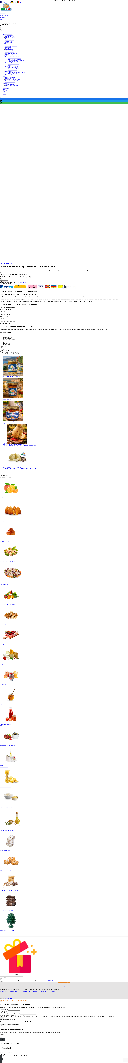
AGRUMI (2, 498)
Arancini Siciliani (9, 41)
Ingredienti (3, 346)
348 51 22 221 (22, 282)
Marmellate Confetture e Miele (12, 62)
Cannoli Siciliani (9, 42)
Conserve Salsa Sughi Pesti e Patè (13, 56)
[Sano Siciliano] (6, 10)
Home (4, 32)
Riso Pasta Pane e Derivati (11, 66)
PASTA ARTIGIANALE (5, 787)
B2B (1, 19)
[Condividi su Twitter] (64, 101)
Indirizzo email (4, 1011)
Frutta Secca (8, 47)
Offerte (4, 86)
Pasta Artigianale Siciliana (14, 68)
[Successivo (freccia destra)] (1, 1037)
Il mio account (6, 92)
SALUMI (2, 644)
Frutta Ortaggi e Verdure (11, 46)
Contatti (4, 91)
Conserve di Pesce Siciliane (14, 58)
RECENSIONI (3, 17)
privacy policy (51, 980)
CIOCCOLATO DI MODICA (6, 910)
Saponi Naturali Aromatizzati (12, 85)
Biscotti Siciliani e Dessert (11, 80)
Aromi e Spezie (9, 49)
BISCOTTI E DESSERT (5, 870)
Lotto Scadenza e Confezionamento (9, 352)
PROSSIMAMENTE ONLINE (7, 991)
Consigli (3, 347)
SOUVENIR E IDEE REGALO (7, 930)
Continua (2, 1017)
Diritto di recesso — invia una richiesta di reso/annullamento (14, 1000)
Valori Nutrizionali (5, 350)
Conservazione (4, 351)
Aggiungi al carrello (4, 281)
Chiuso (2, 1034)
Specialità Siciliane (7, 34)
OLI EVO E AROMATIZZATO (7, 830)
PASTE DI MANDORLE (5, 850)
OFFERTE (2, 13)
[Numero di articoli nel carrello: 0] (0, 29)
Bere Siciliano (8, 71)
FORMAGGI (3, 664)
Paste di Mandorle (9, 40)
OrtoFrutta (5, 43)
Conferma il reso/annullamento (13, 1024)
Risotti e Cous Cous (12, 70)
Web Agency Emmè (8, 998)
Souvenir (5, 83)
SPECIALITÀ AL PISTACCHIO (7, 561)
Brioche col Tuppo (9, 36)
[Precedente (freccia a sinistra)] (0, 1037)
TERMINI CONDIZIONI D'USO (48, 991)
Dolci (4, 76)
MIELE (1, 704)
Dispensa (5, 55)
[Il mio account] (0, 25)
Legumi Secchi (8, 48)
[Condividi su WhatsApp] (64, 103)
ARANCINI (2, 521)
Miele (9, 65)
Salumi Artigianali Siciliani (11, 53)
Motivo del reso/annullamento (10, 1013)
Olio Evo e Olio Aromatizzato (12, 74)
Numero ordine (4, 1009)
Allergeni (3, 349)
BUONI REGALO (4, 15)
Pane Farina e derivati (13, 67)
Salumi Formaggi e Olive (8, 50)
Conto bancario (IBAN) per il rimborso (11, 1016)
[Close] (2, 1039)
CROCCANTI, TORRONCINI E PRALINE (10, 890)
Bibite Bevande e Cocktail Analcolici (16, 72)
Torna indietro (3, 1024)
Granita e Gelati (9, 35)
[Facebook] (63, 987)
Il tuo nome (3, 1012)
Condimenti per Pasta (13, 61)
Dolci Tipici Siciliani (10, 77)
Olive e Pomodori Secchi (11, 54)
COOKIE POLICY (36, 991)
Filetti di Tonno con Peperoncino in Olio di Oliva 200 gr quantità (15, 276)
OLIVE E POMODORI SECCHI (7, 745)
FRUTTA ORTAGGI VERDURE (7, 604)
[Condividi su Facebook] (64, 99)
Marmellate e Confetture (13, 64)
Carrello (4, 94)
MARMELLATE (3, 684)
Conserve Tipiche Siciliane (14, 59)
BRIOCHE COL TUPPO (5, 541)
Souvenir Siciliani (9, 84)
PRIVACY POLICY (26, 991)
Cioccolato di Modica (10, 37)
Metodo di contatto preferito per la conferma (10, 1015)
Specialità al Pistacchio (10, 38)
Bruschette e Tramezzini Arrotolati (16, 60)
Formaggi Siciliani (9, 52)
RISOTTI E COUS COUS (6, 807)
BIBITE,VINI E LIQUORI (4, 766)
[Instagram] (64, 987)
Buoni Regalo (6, 88)
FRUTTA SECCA (4, 624)
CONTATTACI (18, 991)
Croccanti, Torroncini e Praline (12, 79)
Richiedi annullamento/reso (64, 982)
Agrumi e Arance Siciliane (11, 44)
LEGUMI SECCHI (4, 584)
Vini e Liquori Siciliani (13, 73)
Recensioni (5, 90)
